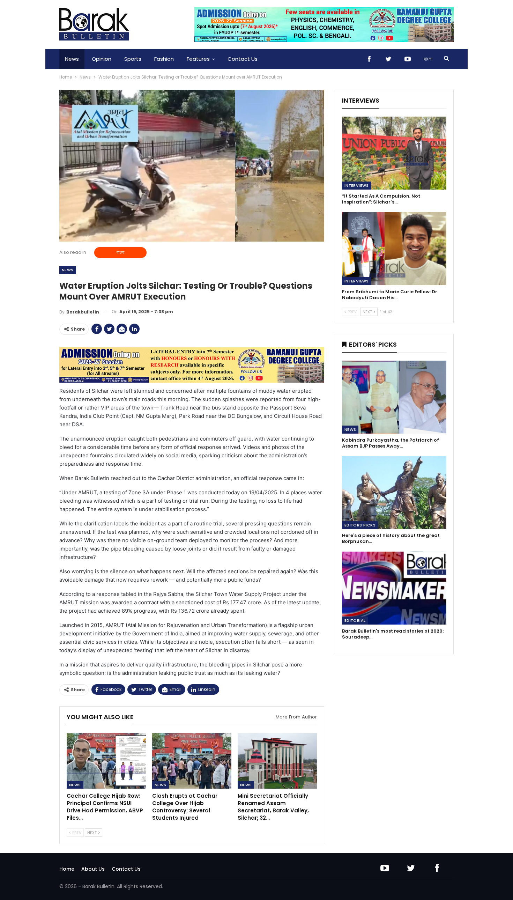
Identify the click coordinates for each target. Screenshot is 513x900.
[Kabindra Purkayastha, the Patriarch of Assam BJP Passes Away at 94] (394, 397)
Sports (132, 58)
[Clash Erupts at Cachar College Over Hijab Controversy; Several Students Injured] (191, 761)
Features (198, 58)
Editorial (355, 620)
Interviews (356, 185)
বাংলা (428, 58)
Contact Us (243, 58)
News (72, 58)
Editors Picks (360, 525)
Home (66, 868)
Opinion (101, 58)
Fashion (164, 58)
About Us (93, 868)
